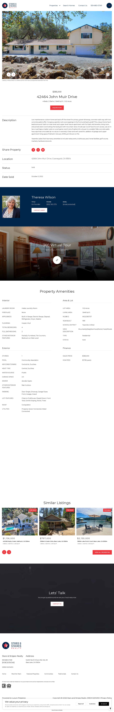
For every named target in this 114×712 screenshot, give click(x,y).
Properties (53, 6)
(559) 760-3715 (51, 204)
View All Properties (102, 552)
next (13, 74)
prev (9, 74)
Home (4, 674)
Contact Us (82, 6)
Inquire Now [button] (57, 108)
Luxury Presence (19, 698)
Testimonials (62, 674)
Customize (92, 703)
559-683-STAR (96, 6)
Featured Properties (33, 674)
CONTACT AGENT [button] (39, 210)
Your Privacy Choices (57, 710)
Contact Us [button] (57, 604)
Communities (48, 674)
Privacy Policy (106, 698)
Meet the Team (16, 674)
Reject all (81, 703)
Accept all (104, 703)
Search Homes (69, 6)
